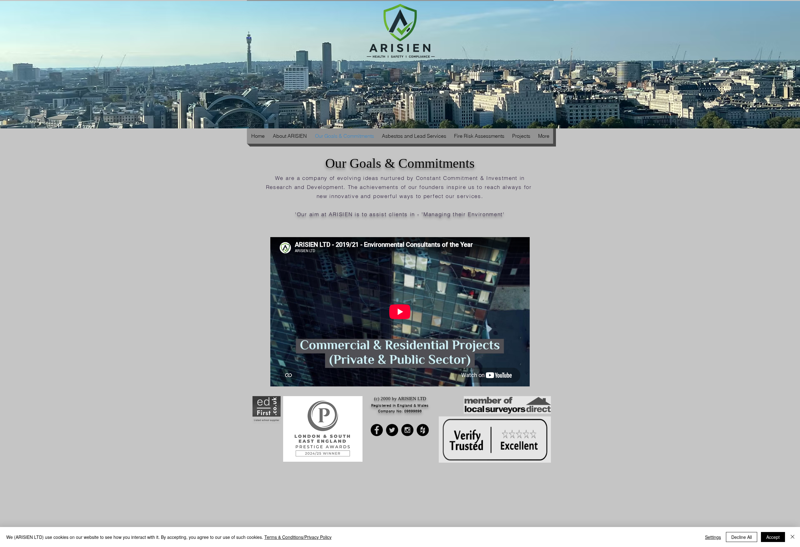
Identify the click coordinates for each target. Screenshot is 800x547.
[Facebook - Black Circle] (377, 430)
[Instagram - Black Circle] (407, 430)
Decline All (741, 537)
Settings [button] (713, 537)
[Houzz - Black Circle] (423, 430)
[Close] (792, 537)
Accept (773, 537)
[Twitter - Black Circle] (392, 430)
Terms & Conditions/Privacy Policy (298, 537)
